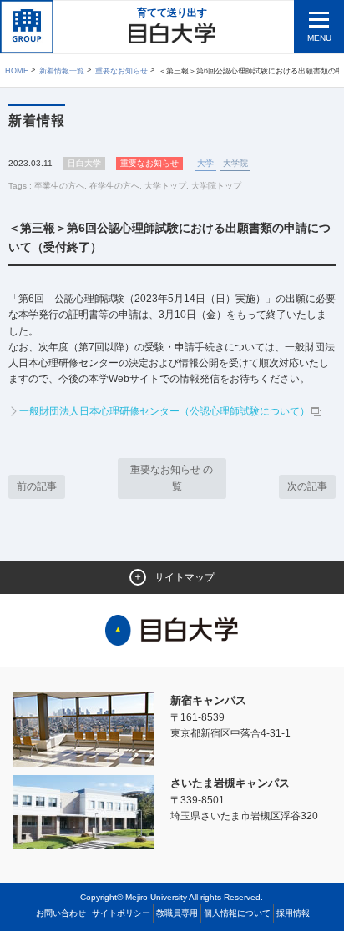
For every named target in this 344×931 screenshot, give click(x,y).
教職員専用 (177, 913)
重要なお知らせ (121, 71)
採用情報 (293, 913)
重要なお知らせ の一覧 (171, 477)
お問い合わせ (61, 913)
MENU (319, 38)
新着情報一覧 (61, 71)
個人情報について (237, 913)
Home (16, 71)
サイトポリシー (121, 913)
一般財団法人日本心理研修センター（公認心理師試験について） (164, 411)
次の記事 (307, 486)
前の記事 (37, 486)
